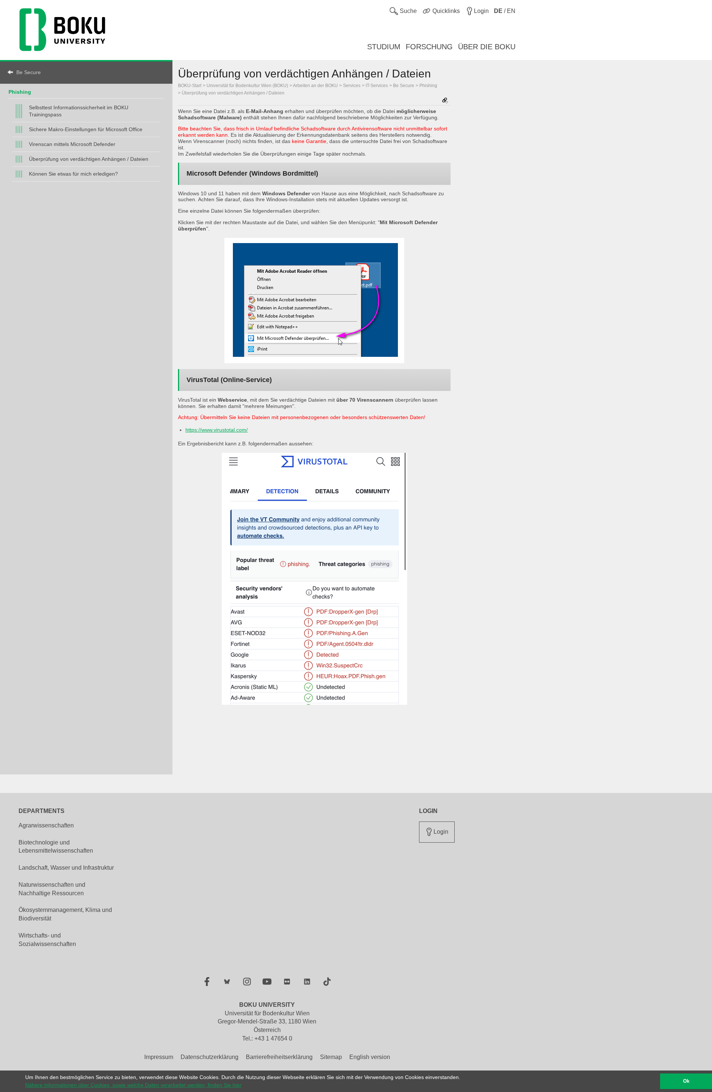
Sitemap (331, 1057)
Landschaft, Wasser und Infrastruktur (66, 867)
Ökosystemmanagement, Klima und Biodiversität (65, 914)
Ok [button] (686, 1081)
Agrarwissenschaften (46, 825)
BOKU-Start (189, 85)
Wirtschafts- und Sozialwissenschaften (47, 939)
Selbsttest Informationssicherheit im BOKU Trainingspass (78, 110)
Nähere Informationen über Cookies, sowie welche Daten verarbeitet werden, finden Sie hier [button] (133, 1085)
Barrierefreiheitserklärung (279, 1057)
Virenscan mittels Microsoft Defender (72, 144)
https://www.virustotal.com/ (216, 430)
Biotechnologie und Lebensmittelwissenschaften (56, 846)
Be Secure (28, 72)
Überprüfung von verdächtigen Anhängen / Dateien (88, 159)
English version (369, 1057)
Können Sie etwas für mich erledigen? (73, 174)
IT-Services (377, 85)
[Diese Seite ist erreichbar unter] (445, 101)
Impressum (158, 1057)
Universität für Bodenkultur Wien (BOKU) (247, 85)
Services (351, 85)
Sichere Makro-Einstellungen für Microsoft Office (85, 129)
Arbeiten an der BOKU (315, 85)
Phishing (20, 92)
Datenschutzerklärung (209, 1057)
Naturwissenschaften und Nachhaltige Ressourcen (52, 889)
